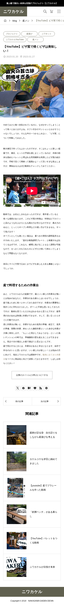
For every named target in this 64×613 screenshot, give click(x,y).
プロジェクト (12, 34)
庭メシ (35, 39)
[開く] (59, 11)
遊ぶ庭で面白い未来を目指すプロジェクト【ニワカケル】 (32, 3)
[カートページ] (51, 11)
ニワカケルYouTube (15, 39)
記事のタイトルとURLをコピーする (32, 375)
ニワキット (47, 34)
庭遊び (29, 34)
